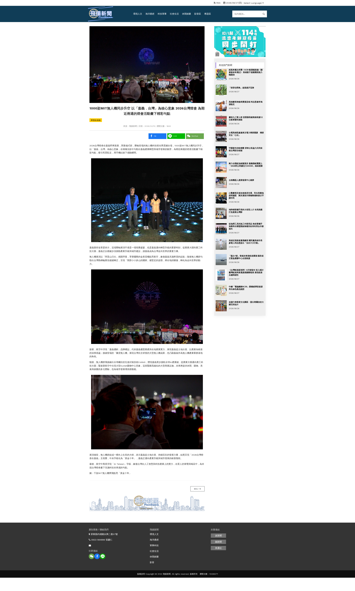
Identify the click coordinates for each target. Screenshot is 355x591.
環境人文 (137, 13)
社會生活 (174, 13)
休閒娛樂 (186, 13)
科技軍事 (162, 13)
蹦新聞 (218, 542)
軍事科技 (154, 545)
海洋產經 (149, 13)
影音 (152, 562)
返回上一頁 (197, 489)
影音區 (197, 13)
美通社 (218, 548)
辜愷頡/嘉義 (96, 120)
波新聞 (218, 535)
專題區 (207, 13)
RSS (218, 3)
